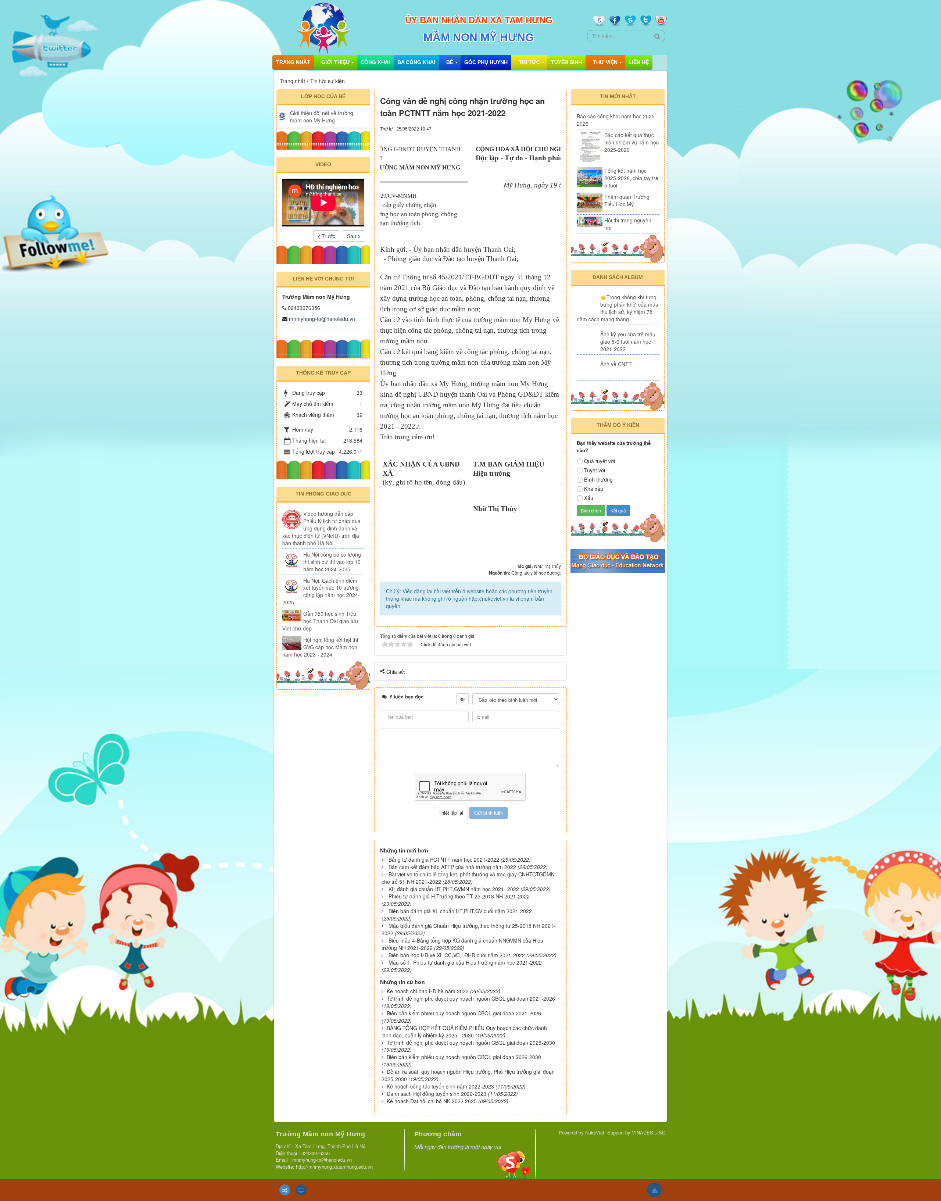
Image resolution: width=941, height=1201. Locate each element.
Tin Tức (529, 62)
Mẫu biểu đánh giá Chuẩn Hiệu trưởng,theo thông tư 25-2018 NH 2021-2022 (468, 929)
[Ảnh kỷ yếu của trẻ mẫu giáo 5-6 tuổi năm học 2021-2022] (588, 339)
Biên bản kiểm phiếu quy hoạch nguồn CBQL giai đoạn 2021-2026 (464, 1013)
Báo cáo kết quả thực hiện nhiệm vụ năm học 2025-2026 (631, 142)
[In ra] (542, 128)
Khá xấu (593, 488)
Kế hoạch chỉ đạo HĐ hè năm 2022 (428, 991)
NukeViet (594, 1132)
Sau (352, 236)
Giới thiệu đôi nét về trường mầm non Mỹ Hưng (321, 116)
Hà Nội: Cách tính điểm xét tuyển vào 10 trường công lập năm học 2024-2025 (321, 591)
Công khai (375, 62)
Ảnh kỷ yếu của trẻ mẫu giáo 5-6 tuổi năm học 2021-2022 (627, 341)
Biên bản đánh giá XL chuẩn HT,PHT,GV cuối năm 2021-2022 (460, 911)
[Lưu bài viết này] (555, 128)
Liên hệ (639, 62)
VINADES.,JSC (648, 1132)
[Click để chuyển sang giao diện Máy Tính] (301, 1189)
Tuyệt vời (594, 470)
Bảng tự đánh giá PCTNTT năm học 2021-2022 (444, 859)
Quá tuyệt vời (599, 461)
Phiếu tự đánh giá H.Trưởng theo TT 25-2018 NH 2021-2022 (459, 896)
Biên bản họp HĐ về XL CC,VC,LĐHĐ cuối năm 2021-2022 (457, 955)
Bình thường (598, 479)
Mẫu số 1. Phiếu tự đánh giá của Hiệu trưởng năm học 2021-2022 (465, 962)
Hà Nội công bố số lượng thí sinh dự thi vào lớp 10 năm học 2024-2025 (332, 562)
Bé (449, 62)
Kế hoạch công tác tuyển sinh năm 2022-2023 (440, 1086)
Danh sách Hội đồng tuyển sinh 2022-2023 (436, 1093)
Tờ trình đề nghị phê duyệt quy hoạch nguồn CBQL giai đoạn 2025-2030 (471, 1042)
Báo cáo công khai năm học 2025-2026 (616, 119)
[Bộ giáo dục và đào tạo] (617, 560)
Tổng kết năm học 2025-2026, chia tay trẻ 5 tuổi (631, 178)
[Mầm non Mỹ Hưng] (323, 27)
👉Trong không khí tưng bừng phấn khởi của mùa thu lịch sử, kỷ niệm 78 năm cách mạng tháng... (617, 308)
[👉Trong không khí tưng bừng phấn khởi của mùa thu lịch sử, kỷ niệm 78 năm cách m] (588, 302)
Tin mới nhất (618, 96)
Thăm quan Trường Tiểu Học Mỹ (627, 200)
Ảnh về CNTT (616, 364)
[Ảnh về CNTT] (588, 369)
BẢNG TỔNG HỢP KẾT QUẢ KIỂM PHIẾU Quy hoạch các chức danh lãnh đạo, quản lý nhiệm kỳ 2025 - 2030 (464, 1031)
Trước (327, 236)
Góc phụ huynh (486, 62)
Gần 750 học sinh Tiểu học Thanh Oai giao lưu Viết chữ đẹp (320, 621)
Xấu (588, 497)
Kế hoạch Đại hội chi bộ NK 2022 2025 (432, 1101)
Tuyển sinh (566, 62)
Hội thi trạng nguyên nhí (627, 224)
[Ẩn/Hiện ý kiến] (462, 698)
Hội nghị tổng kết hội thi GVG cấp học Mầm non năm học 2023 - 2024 (320, 647)
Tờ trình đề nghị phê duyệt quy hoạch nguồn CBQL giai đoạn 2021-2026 (471, 998)
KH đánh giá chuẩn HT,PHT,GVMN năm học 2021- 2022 (454, 889)
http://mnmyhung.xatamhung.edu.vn (334, 1166)
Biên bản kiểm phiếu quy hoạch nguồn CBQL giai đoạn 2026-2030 (464, 1057)
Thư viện (605, 62)
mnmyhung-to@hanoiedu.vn (322, 318)
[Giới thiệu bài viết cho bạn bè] (532, 128)
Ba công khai (416, 62)
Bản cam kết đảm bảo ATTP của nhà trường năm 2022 (452, 867)
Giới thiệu (335, 62)
